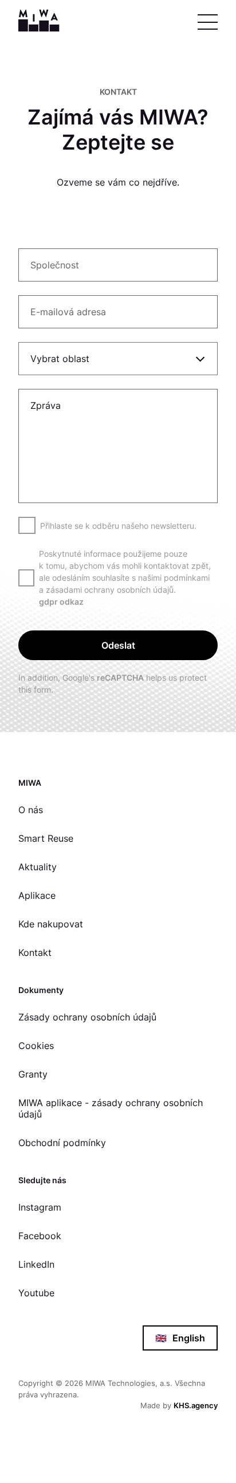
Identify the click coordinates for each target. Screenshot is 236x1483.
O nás (30, 809)
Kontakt (35, 952)
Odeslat (118, 645)
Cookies (36, 1045)
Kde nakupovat (50, 924)
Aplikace (37, 895)
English (180, 1338)
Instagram (39, 1207)
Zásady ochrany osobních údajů (87, 1017)
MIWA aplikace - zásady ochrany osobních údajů (110, 1108)
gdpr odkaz (61, 601)
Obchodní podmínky (62, 1142)
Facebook (39, 1235)
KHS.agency (196, 1405)
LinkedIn (36, 1264)
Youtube (36, 1293)
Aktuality (37, 867)
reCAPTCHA (120, 677)
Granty (33, 1074)
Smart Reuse (45, 838)
